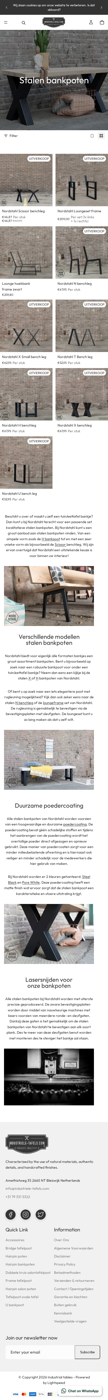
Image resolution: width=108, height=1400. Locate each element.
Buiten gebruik (65, 1305)
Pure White (31, 882)
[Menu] (6, 22)
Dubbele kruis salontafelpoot (28, 1272)
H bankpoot (51, 539)
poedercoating (75, 824)
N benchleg (24, 703)
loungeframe (53, 703)
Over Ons (61, 1240)
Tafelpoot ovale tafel (22, 1297)
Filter (14, 135)
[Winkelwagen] (101, 22)
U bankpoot (15, 1305)
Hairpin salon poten (21, 1289)
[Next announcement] (101, 8)
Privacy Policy (64, 1264)
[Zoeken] (24, 22)
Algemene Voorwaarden (73, 1248)
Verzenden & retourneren (74, 1280)
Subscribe (87, 1352)
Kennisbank (63, 1313)
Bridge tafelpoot (19, 1248)
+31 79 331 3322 (18, 1197)
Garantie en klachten (70, 1297)
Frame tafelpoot (19, 1280)
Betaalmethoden (67, 1272)
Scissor (60, 544)
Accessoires (15, 1240)
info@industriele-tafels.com (27, 1188)
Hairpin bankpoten (20, 1264)
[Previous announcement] (7, 8)
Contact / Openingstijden (73, 1289)
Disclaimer (62, 1256)
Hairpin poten (16, 1256)
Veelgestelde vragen (70, 1321)
